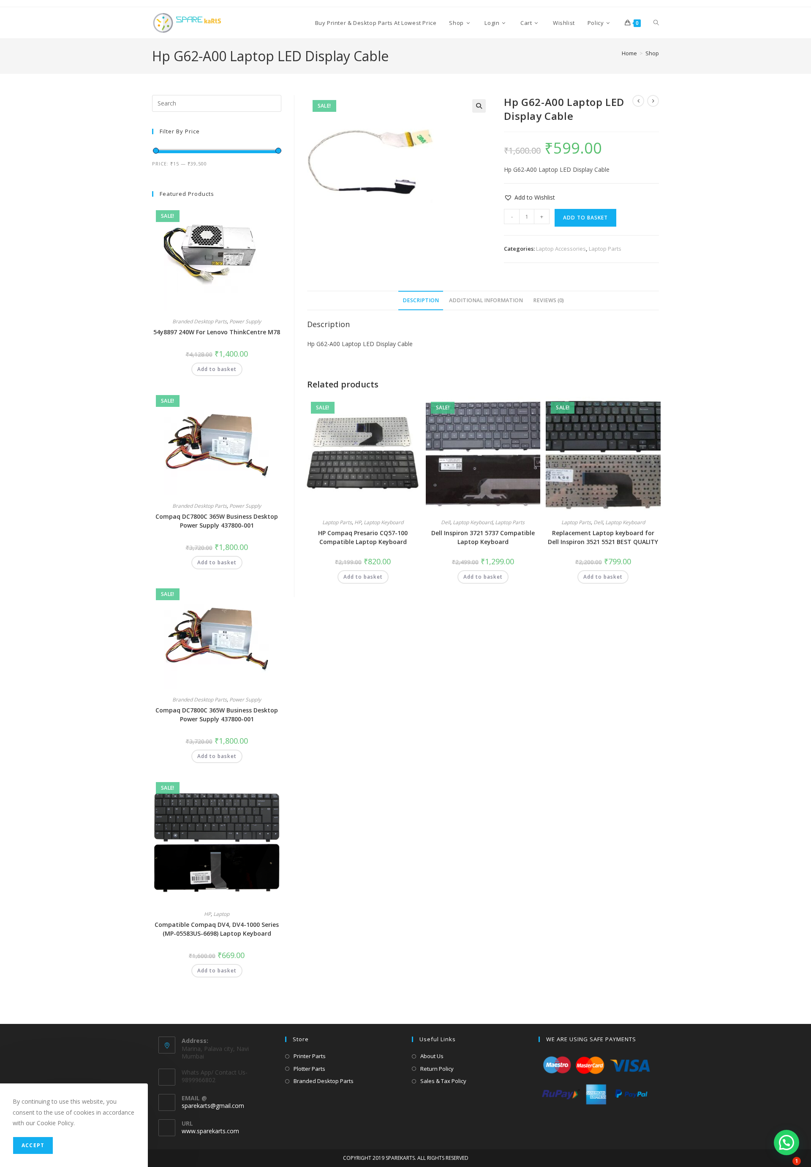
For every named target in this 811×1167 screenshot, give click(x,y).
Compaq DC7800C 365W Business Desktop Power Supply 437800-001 (216, 520)
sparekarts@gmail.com (213, 1106)
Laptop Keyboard (383, 522)
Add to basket (585, 217)
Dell (445, 522)
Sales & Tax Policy (443, 1081)
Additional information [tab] (486, 300)
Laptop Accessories (561, 248)
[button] (479, 106)
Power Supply (245, 321)
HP (357, 522)
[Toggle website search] (656, 22)
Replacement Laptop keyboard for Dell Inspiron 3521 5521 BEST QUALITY (603, 537)
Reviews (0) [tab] (548, 300)
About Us (432, 1056)
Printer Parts (310, 1056)
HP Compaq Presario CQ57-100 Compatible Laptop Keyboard (363, 537)
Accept (33, 1145)
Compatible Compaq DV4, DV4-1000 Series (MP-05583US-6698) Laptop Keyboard (217, 929)
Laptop (221, 914)
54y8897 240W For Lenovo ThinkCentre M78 (216, 332)
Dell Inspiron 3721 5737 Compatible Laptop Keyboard (483, 537)
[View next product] (653, 101)
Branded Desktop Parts (199, 321)
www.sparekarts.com (210, 1131)
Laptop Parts (605, 248)
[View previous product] (638, 101)
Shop (652, 53)
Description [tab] (421, 300)
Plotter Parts (309, 1068)
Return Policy (437, 1068)
